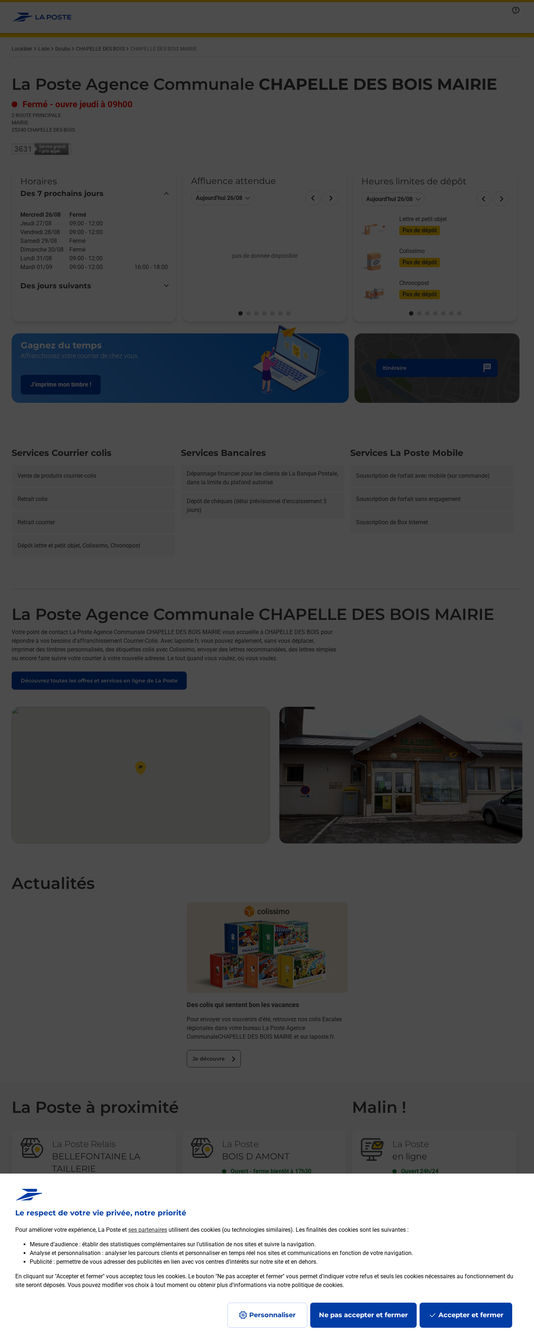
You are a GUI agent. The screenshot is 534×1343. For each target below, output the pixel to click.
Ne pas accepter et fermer (363, 1315)
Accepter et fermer (470, 1315)
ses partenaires (147, 1229)
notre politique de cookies (310, 1285)
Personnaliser (272, 1315)
